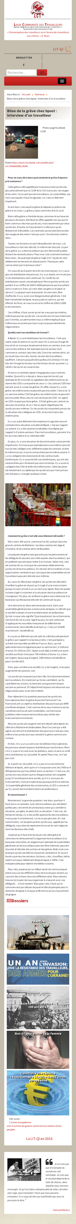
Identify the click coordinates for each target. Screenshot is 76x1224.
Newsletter (24, 57)
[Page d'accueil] (37, 9)
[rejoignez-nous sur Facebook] (24, 65)
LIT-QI (58, 49)
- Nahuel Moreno (61, 1210)
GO (42, 72)
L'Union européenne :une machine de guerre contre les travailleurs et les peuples (34, 1126)
